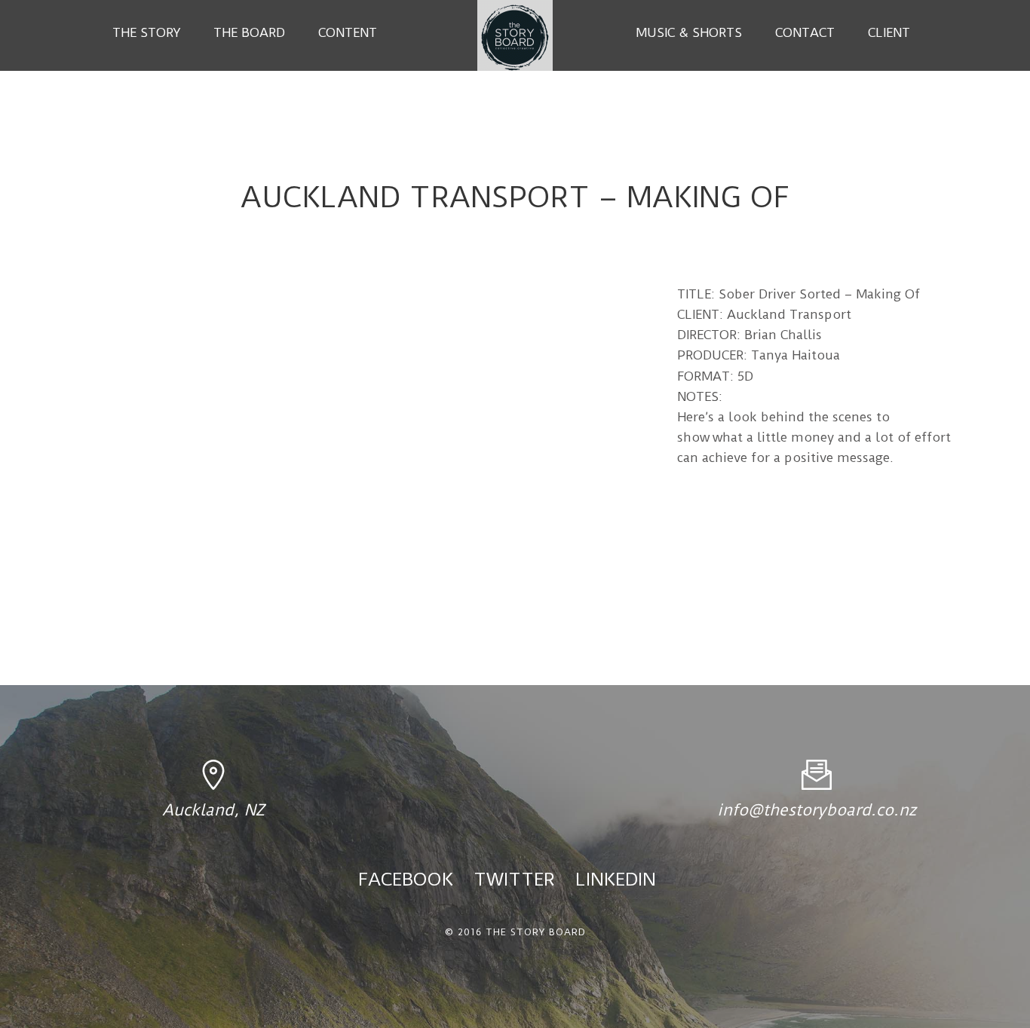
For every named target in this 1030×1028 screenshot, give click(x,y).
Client (889, 32)
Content (347, 32)
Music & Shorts (689, 32)
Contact (805, 32)
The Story (146, 32)
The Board (249, 32)
